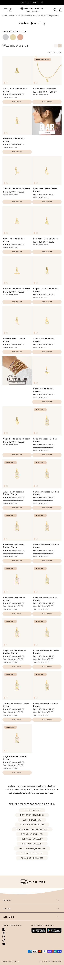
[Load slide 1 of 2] (4, 82)
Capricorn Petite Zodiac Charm (45, 190)
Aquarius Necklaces (32, 858)
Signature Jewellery (32, 834)
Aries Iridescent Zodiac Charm (45, 440)
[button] (5, 10)
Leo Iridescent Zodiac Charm (14, 598)
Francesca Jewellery (54, 961)
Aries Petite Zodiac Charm (16, 188)
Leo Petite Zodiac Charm (45, 238)
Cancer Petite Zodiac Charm (14, 240)
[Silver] (5, 37)
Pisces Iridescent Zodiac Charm (45, 704)
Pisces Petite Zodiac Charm (43, 390)
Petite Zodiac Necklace (44, 88)
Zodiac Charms (32, 810)
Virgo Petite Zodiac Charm (16, 439)
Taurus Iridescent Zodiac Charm (16, 704)
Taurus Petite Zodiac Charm (43, 339)
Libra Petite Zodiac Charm (16, 288)
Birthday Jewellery (32, 843)
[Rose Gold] (20, 37)
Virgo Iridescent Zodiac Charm (15, 757)
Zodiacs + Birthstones (32, 824)
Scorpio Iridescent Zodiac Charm (46, 651)
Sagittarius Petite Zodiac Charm (46, 289)
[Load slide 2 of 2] (7, 82)
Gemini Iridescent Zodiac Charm (46, 545)
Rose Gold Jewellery (32, 853)
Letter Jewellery (32, 820)
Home (4, 16)
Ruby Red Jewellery (32, 839)
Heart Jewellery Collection (32, 829)
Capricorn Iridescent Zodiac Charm (13, 545)
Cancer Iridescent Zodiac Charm (46, 493)
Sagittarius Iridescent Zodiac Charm (14, 651)
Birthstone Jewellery (32, 815)
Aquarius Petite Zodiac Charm (15, 89)
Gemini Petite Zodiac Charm (14, 139)
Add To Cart (17, 102)
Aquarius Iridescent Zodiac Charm (13, 493)
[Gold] (13, 37)
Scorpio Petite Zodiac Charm (14, 339)
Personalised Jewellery (34, 16)
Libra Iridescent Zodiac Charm (45, 598)
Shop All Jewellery (16, 16)
